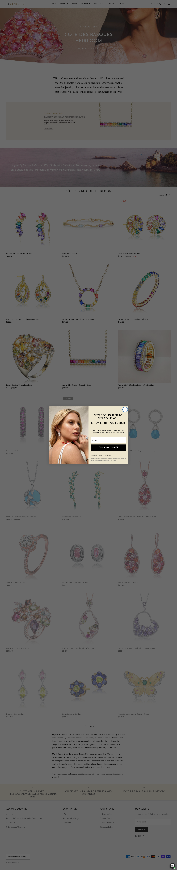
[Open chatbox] (172, 866)
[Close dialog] (125, 409)
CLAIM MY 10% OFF (108, 448)
